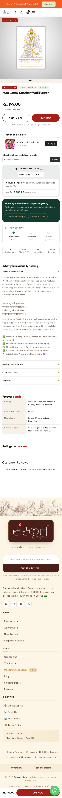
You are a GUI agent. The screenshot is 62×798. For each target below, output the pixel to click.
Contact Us (10, 656)
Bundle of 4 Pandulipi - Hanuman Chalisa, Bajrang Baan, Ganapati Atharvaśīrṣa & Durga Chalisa (29, 142)
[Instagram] (6, 604)
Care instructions (31, 372)
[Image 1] (30, 80)
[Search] (21, 12)
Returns (8, 689)
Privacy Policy (15, 786)
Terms (28, 786)
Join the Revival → (31, 567)
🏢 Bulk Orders (12, 718)
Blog (6, 676)
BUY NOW (45, 118)
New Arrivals (11, 634)
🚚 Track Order (12, 725)
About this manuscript (31, 272)
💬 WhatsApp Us (13, 705)
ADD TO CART (16, 118)
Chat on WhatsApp (16, 216)
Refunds (49, 786)
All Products (11, 627)
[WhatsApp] (14, 604)
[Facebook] (21, 604)
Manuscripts (11, 621)
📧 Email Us (10, 712)
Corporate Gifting (14, 640)
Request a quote (37, 216)
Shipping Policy (12, 682)
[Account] (15, 12)
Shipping (31, 380)
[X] (29, 604)
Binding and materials (31, 364)
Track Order (11, 663)
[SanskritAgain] (31, 531)
